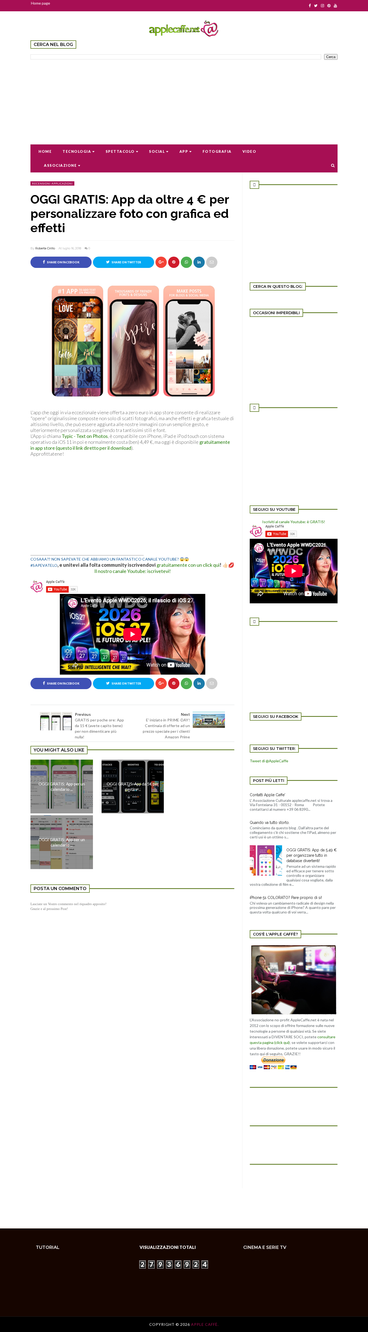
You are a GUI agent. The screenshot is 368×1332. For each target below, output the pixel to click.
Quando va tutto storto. (270, 822)
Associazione (60, 165)
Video (249, 151)
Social (157, 151)
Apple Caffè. (205, 1324)
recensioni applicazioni (52, 183)
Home (45, 151)
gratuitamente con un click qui (188, 565)
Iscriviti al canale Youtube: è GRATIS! (293, 521)
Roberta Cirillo (45, 248)
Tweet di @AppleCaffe (269, 761)
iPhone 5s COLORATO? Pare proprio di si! (286, 897)
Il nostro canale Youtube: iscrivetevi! (132, 571)
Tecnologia (77, 151)
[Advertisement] (184, 98)
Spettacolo (120, 151)
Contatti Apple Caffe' (267, 795)
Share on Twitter (126, 262)
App (183, 151)
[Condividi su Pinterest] (211, 262)
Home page (40, 3)
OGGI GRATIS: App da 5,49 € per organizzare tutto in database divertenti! (311, 855)
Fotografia (217, 151)
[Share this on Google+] (161, 262)
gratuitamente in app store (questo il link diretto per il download (130, 445)
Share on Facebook (62, 262)
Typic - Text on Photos (85, 436)
